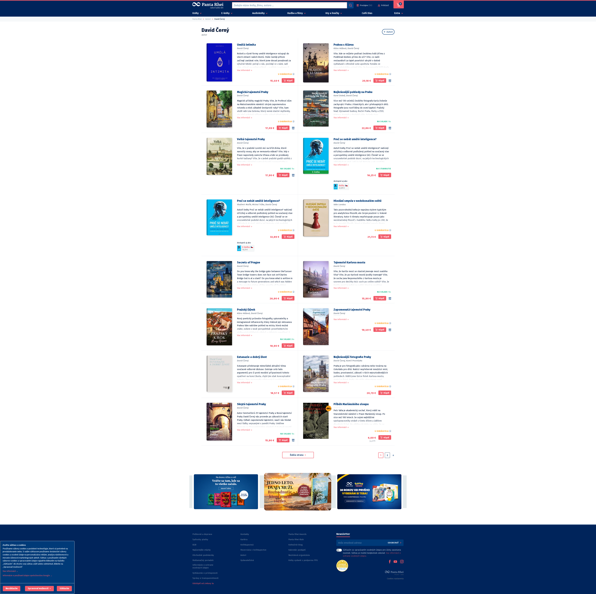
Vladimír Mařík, (244, 204)
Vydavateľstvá (247, 560)
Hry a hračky (332, 13)
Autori (389, 31)
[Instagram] (402, 562)
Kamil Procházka (354, 360)
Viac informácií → (10, 571)
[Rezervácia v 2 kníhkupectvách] (390, 298)
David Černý (243, 48)
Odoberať (393, 543)
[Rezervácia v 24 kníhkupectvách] (293, 128)
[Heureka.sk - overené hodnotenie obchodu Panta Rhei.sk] (342, 565)
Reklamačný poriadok (202, 560)
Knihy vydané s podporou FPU (303, 560)
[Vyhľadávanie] (350, 5)
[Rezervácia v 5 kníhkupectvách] (390, 330)
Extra (397, 13)
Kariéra (243, 539)
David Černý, (339, 360)
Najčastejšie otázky (201, 550)
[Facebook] (390, 562)
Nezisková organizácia (299, 555)
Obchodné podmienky (203, 555)
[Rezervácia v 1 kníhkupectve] (293, 440)
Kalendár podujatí (297, 550)
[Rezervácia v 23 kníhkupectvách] (390, 128)
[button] (11, 588)
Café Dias (367, 13)
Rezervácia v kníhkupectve (253, 550)
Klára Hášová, (340, 48)
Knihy (195, 13)
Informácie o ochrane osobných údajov (202, 566)
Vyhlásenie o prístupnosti (204, 573)
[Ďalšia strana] (393, 455)
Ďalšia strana (297, 455)
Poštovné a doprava (202, 534)
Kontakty (244, 534)
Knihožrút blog (295, 544)
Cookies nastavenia (395, 579)
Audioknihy (258, 13)
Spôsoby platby (200, 539)
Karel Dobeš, (339, 95)
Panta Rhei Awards (297, 534)
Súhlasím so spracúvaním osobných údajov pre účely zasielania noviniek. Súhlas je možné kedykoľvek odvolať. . (372, 553)
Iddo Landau (340, 204)
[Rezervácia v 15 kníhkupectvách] (390, 80)
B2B (194, 544)
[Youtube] (395, 562)
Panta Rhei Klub (296, 539)
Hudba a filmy (295, 13)
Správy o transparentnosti (205, 578)
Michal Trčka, (258, 204)
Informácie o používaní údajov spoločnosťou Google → (27, 575)
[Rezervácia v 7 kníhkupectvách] (293, 175)
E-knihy (225, 13)
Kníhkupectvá (246, 544)
